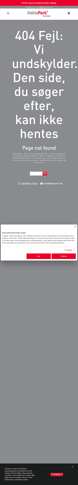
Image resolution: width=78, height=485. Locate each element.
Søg (45, 173)
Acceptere (56, 475)
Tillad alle (63, 256)
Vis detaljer (68, 250)
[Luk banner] (75, 226)
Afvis (38, 256)
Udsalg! (53, 3)
